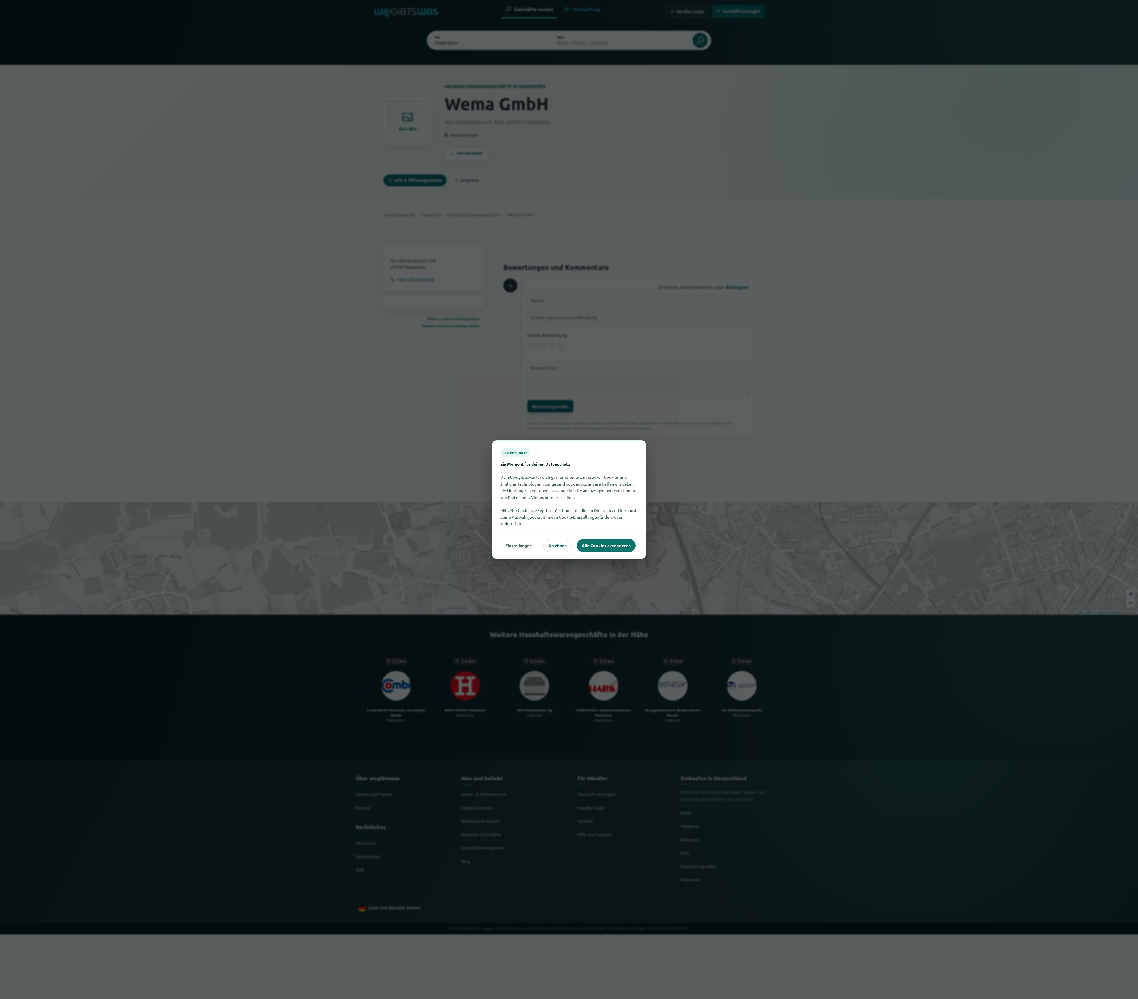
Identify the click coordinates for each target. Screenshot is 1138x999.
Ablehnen (557, 545)
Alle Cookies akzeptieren (606, 545)
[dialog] (569, 499)
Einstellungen (518, 545)
